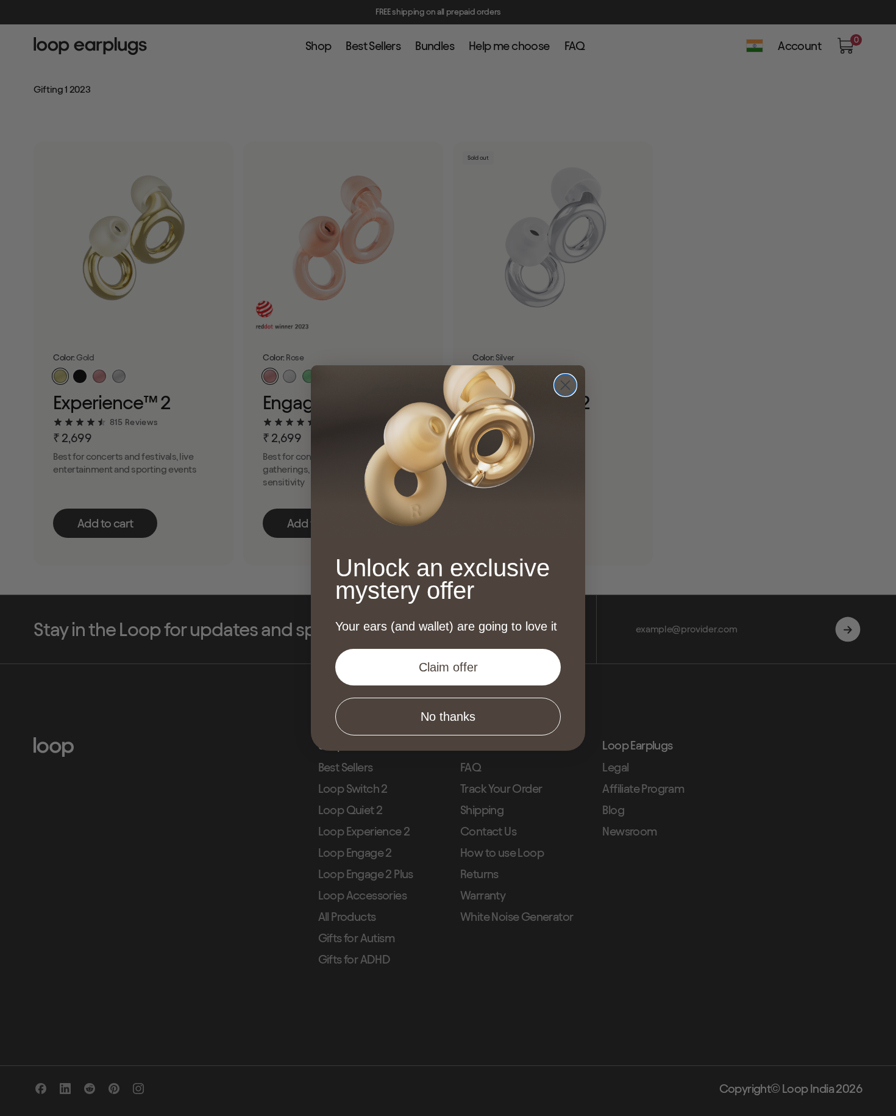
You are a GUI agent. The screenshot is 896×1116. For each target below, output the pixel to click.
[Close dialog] (565, 385)
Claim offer (448, 667)
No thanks (448, 716)
